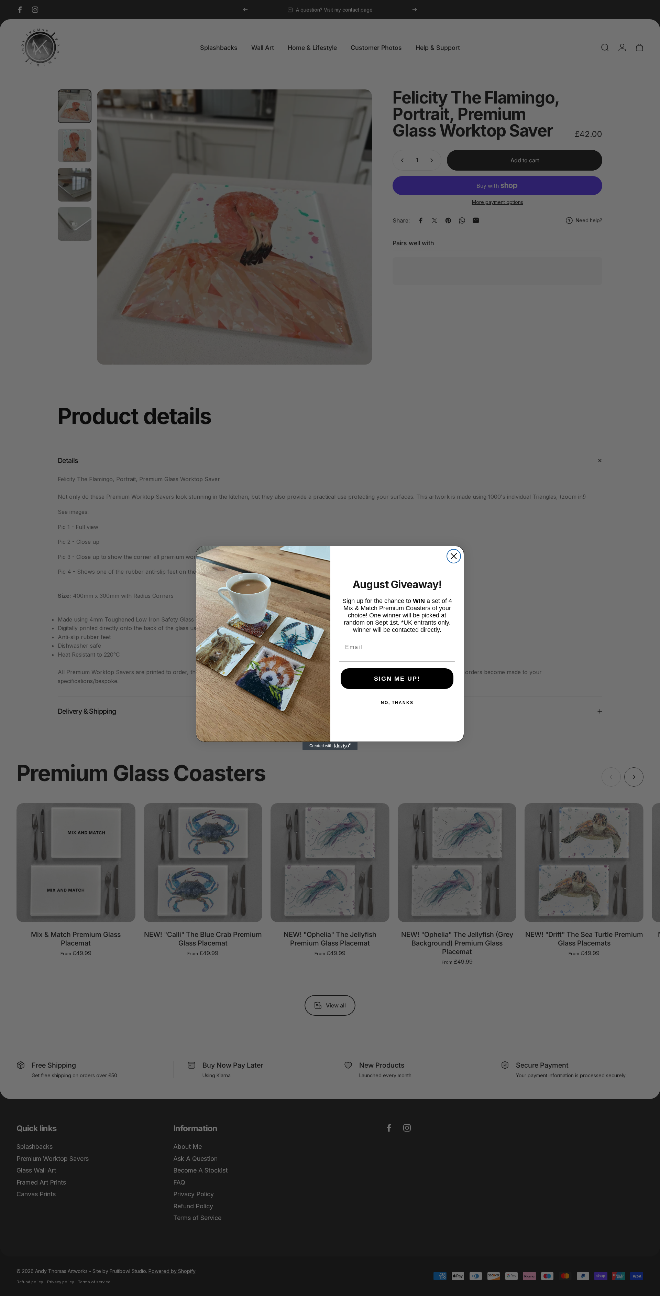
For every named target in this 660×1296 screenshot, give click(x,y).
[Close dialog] (454, 556)
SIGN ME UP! (397, 678)
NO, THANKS (397, 702)
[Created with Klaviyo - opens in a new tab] (330, 746)
